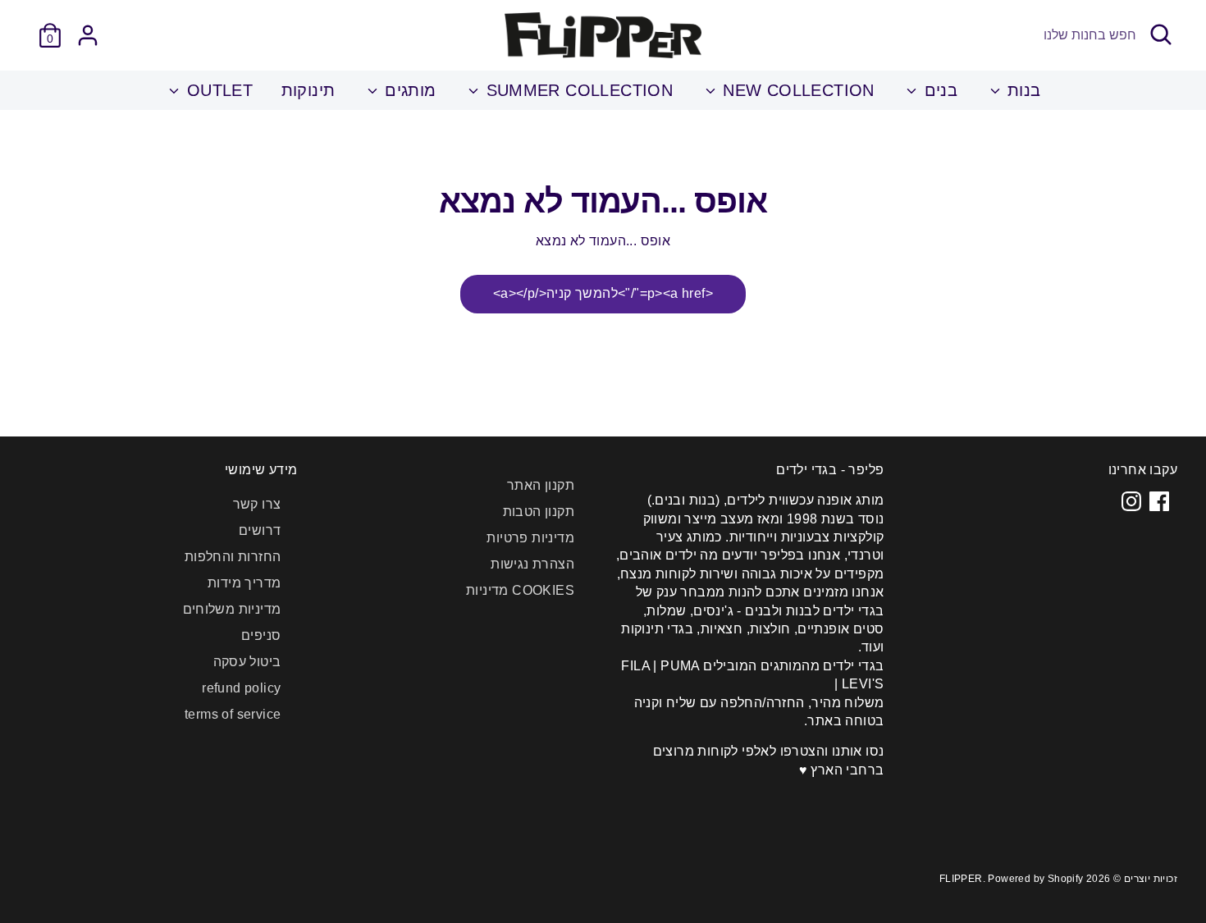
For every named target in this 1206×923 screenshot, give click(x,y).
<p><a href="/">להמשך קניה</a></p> (603, 293)
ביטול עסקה (247, 662)
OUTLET (217, 90)
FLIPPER (961, 878)
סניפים (261, 635)
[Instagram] (1131, 501)
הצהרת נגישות (532, 564)
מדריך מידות (244, 583)
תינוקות (308, 90)
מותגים (408, 90)
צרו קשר (257, 504)
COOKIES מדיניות (520, 590)
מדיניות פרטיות (530, 538)
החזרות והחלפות (233, 557)
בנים (938, 90)
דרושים (260, 530)
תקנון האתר (540, 485)
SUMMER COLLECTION (577, 90)
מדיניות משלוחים (232, 609)
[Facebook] (1159, 501)
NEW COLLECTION (796, 90)
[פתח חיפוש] (1160, 34)
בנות (1022, 90)
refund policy (241, 688)
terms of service (233, 714)
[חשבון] (87, 35)
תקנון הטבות (538, 512)
